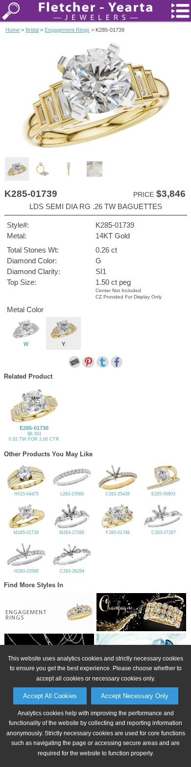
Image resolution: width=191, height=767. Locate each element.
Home (12, 30)
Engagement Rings (67, 30)
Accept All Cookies (50, 696)
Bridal (32, 30)
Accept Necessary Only (134, 696)
